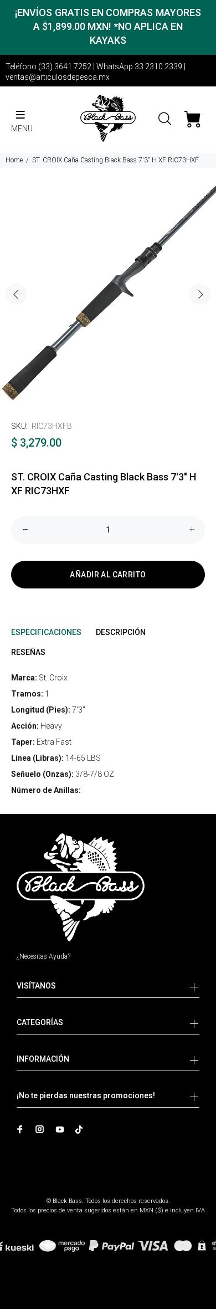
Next (199, 294)
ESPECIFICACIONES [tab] (46, 632)
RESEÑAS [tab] (28, 652)
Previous (16, 294)
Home (14, 160)
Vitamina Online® (108, 1191)
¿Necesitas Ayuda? (43, 956)
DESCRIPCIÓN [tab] (121, 632)
